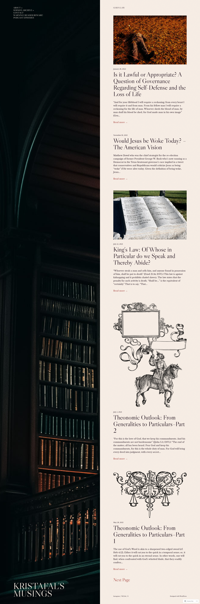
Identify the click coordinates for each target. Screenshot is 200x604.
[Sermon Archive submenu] (33, 10)
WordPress (183, 596)
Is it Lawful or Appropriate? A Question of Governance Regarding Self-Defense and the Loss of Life (149, 84)
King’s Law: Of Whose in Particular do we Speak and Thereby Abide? (144, 256)
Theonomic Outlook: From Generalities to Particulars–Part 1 (149, 534)
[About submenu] (21, 7)
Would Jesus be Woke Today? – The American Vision (149, 143)
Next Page (121, 580)
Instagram (116, 596)
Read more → (120, 122)
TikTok (123, 596)
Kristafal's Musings (38, 590)
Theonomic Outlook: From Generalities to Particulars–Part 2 (149, 424)
